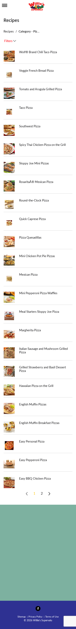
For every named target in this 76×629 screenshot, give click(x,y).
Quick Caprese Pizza (32, 219)
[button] (34, 493)
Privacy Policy (35, 617)
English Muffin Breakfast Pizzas (39, 423)
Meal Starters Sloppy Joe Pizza (39, 311)
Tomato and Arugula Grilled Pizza (40, 89)
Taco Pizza (26, 107)
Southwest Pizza (29, 126)
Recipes (9, 31)
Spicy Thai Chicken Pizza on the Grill (42, 144)
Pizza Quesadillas (30, 237)
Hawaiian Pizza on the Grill (36, 385)
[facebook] (38, 609)
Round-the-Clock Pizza (34, 200)
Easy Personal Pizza (31, 441)
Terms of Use (52, 617)
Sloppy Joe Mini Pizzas (34, 163)
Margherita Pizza (30, 330)
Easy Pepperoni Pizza (33, 460)
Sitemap (21, 617)
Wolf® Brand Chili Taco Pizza (38, 52)
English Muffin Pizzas (32, 404)
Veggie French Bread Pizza (36, 70)
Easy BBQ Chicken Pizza (35, 478)
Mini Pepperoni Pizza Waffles (38, 293)
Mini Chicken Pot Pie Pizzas (37, 256)
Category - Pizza (29, 31)
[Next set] (49, 493)
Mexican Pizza (28, 274)
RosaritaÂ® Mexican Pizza (36, 181)
